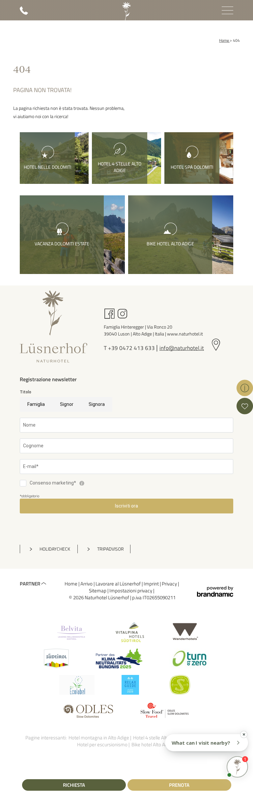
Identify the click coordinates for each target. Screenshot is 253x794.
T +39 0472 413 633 (130, 348)
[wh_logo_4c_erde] (185, 632)
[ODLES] (88, 711)
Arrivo (87, 583)
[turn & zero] (189, 658)
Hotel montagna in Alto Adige (99, 737)
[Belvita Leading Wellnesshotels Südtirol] (71, 632)
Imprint (152, 583)
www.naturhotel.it (185, 333)
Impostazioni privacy (131, 590)
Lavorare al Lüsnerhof (119, 583)
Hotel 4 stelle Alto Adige (158, 737)
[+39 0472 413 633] (24, 13)
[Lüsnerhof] (126, 11)
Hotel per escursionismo (102, 744)
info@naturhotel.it (181, 348)
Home (71, 583)
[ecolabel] (77, 685)
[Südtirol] (56, 658)
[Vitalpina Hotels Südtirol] (129, 632)
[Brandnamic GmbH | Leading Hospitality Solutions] (215, 591)
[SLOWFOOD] (165, 711)
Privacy (170, 583)
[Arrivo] (216, 345)
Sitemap (98, 590)
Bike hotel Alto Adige (153, 744)
